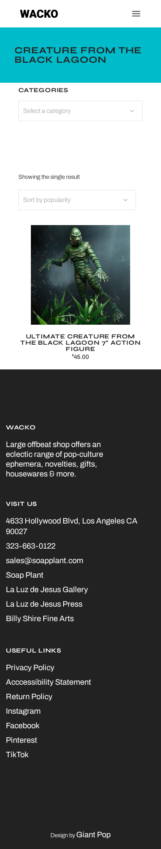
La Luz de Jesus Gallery (47, 589)
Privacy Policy (30, 667)
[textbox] (80, 110)
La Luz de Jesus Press (44, 604)
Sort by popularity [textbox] (47, 199)
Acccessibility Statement (48, 682)
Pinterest (21, 740)
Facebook (22, 725)
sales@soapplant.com (44, 560)
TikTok (17, 754)
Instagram (23, 711)
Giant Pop (93, 834)
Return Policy (29, 696)
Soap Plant (24, 575)
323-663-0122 (30, 546)
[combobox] (77, 200)
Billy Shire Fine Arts (40, 618)
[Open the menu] (136, 14)
